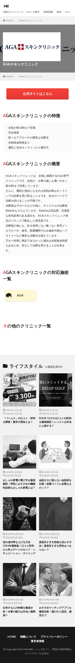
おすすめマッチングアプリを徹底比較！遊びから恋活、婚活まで (55, 611)
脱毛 (59, 11)
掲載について (28, 636)
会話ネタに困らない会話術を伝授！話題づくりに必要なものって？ (55, 484)
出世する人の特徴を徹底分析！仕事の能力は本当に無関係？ (19, 611)
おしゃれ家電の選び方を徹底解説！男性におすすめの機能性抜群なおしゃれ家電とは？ (19, 484)
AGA (67, 11)
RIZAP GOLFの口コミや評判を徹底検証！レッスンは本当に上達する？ (55, 422)
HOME (9, 20)
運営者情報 (37, 641)
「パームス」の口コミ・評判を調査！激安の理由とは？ (19, 420)
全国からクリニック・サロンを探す (21, 11)
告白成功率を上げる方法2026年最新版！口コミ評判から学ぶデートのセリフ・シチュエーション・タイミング (19, 547)
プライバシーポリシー (54, 636)
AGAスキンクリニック (30, 20)
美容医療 (48, 11)
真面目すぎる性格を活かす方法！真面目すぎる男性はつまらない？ (55, 545)
